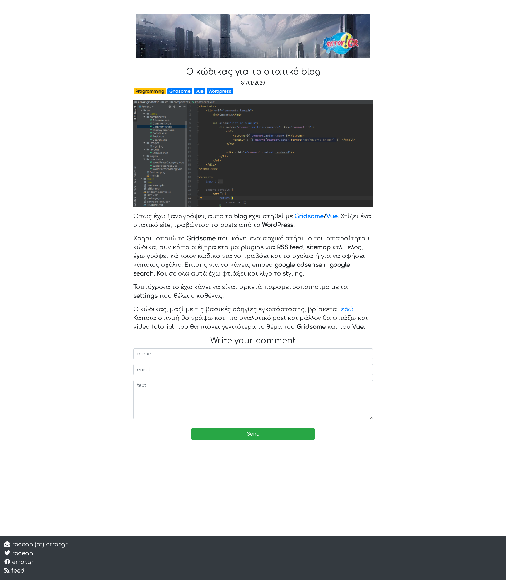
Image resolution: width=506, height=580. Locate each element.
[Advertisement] (253, 490)
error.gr (22, 562)
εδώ (347, 309)
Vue (332, 216)
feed (17, 570)
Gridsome (309, 216)
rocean (21, 553)
